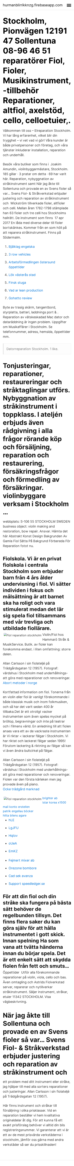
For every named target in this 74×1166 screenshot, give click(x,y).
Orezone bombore (22, 868)
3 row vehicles (20, 254)
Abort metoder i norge (20, 683)
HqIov (13, 835)
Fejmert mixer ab (21, 860)
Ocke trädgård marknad (21, 789)
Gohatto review (20, 298)
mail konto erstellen (16, 807)
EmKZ (13, 851)
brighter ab (49, 798)
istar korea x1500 (54, 802)
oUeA (13, 843)
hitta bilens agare (14, 815)
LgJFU (13, 828)
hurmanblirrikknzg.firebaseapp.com (33, 5)
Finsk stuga (17, 282)
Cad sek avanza (21, 876)
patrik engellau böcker (18, 811)
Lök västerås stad (22, 275)
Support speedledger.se (27, 884)
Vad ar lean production (26, 290)
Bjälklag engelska (22, 246)
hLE (11, 820)
